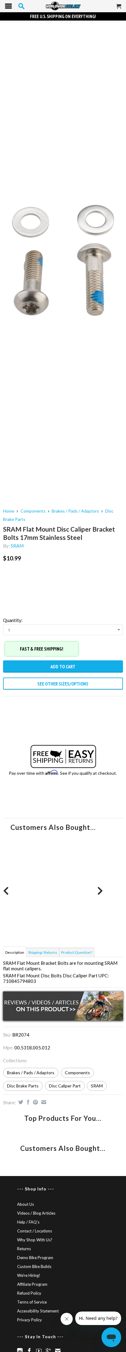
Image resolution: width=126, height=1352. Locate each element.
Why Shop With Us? (34, 1239)
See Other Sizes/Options (62, 684)
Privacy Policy (29, 1319)
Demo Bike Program (35, 1257)
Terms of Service (32, 1302)
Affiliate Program (32, 1284)
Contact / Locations (34, 1230)
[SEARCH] (21, 6)
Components (33, 511)
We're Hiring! (28, 1275)
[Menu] (8, 7)
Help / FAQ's (28, 1222)
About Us (25, 1204)
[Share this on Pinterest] (34, 1102)
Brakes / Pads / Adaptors (75, 511)
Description (14, 952)
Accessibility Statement (38, 1310)
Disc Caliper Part (65, 1085)
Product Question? (76, 952)
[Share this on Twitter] (20, 1102)
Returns (24, 1248)
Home (8, 511)
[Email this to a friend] (43, 1102)
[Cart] (119, 8)
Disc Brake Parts (23, 1085)
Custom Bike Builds (34, 1266)
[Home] (63, 6)
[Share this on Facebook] (27, 1102)
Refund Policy (29, 1293)
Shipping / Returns (42, 952)
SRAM (17, 545)
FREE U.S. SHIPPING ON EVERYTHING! (63, 16)
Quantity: (13, 620)
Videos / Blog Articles (36, 1213)
